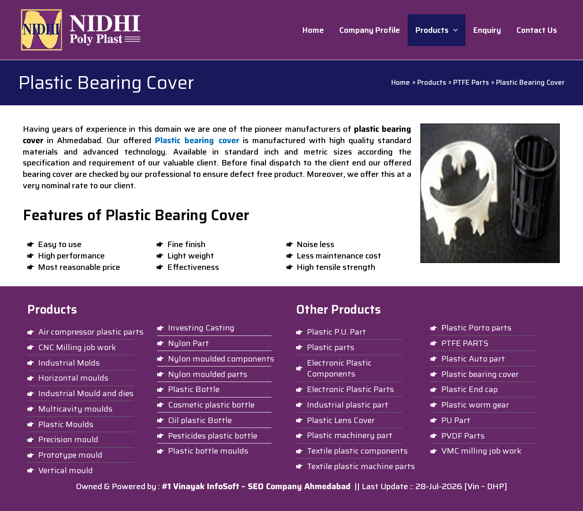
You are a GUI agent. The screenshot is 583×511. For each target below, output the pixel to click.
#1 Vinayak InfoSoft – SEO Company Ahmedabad (256, 486)
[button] (453, 30)
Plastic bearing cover (197, 140)
